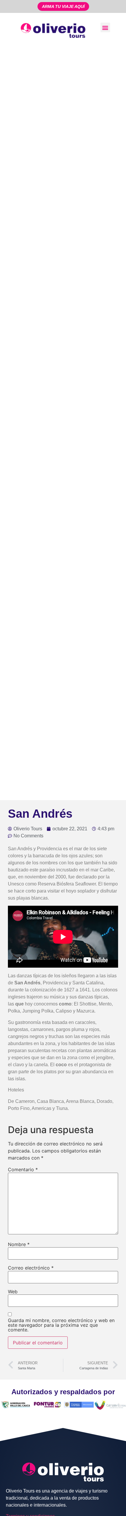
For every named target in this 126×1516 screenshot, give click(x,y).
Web (13, 1291)
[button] (105, 27)
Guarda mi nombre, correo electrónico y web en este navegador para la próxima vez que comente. (61, 1325)
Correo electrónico (31, 1267)
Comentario (23, 1169)
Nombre (19, 1244)
